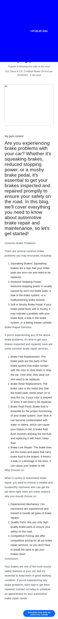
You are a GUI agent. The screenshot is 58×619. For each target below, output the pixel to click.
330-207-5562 (41, 31)
